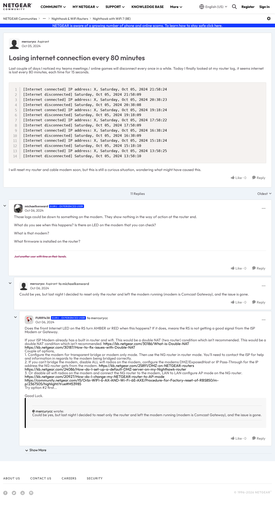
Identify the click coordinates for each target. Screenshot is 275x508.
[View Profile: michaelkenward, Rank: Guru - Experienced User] (18, 208)
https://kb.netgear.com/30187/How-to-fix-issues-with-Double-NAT (80, 347)
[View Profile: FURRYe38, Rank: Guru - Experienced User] (29, 320)
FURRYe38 (42, 317)
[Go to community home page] (17, 6)
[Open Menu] (269, 18)
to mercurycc (97, 318)
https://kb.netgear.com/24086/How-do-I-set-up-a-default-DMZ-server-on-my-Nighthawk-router (105, 369)
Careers (69, 478)
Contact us (40, 478)
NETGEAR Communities (20, 19)
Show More (37, 450)
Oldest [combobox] (264, 193)
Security (95, 478)
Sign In (264, 7)
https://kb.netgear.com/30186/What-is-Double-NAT (146, 343)
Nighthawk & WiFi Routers (70, 19)
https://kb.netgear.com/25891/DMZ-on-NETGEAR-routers (146, 365)
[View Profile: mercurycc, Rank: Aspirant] (14, 43)
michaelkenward (36, 206)
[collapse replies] (4, 205)
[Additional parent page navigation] (44, 18)
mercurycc (29, 41)
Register (248, 7)
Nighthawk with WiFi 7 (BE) (112, 19)
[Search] (234, 6)
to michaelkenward (73, 283)
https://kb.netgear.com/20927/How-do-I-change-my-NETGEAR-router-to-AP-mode (94, 376)
